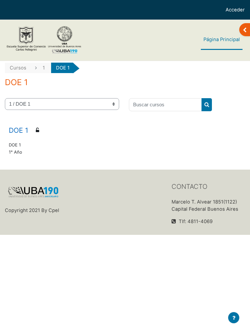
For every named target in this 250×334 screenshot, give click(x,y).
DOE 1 (18, 130)
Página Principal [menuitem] (221, 39)
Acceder (235, 10)
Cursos (18, 68)
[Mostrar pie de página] (234, 318)
